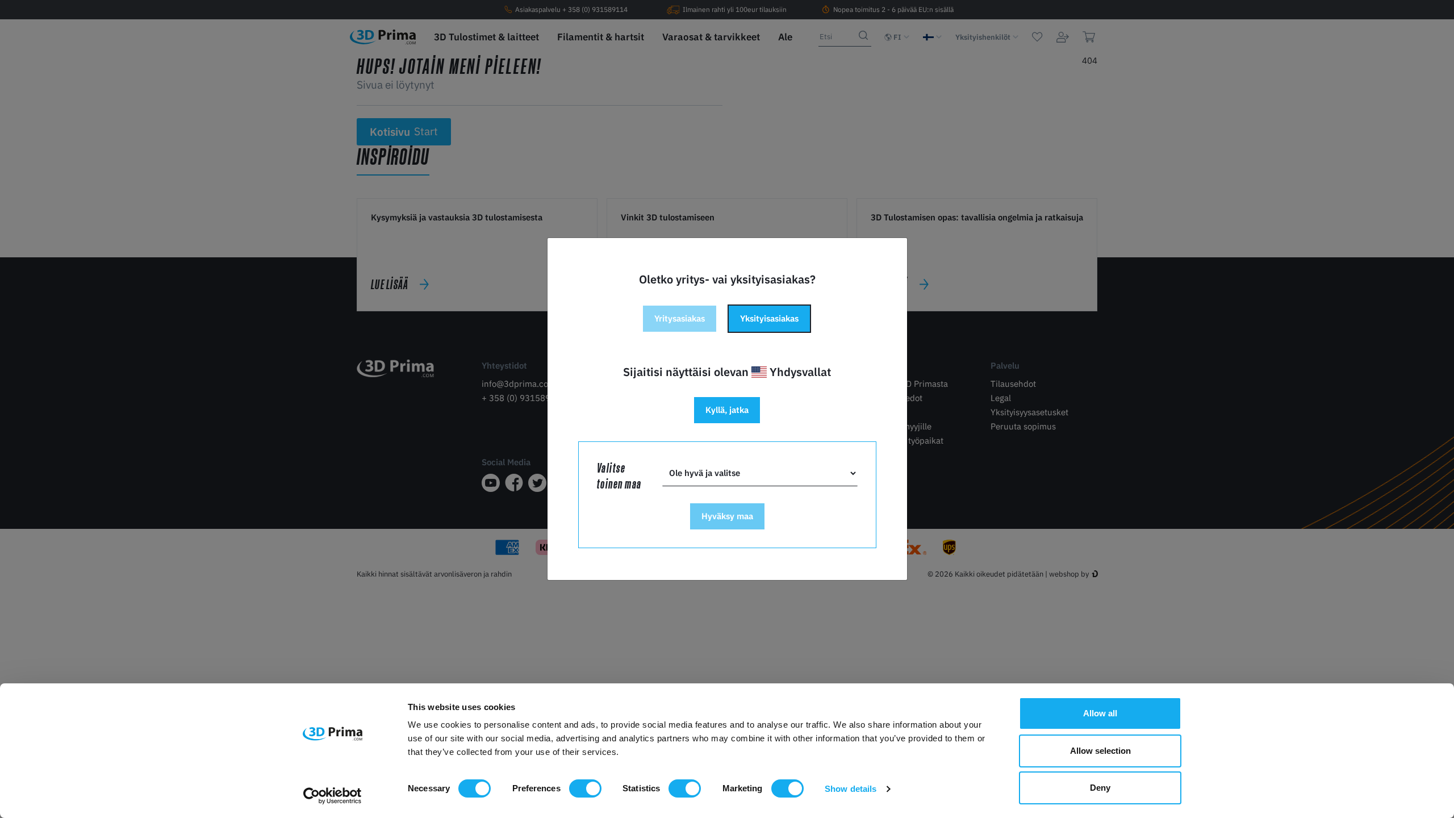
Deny (1100, 787)
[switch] (585, 788)
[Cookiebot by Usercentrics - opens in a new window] (332, 795)
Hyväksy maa (727, 516)
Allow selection (1100, 751)
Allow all (1100, 713)
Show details (850, 789)
